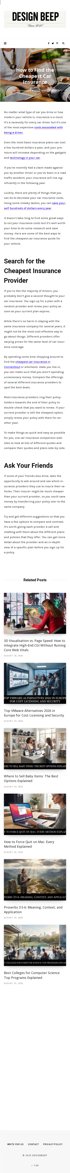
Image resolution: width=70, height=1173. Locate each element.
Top (36, 1165)
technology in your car (25, 157)
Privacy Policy (53, 1144)
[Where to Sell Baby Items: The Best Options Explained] (35, 748)
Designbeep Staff (28, 91)
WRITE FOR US (15, 1144)
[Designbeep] (35, 19)
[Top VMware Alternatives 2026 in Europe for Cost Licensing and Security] (35, 683)
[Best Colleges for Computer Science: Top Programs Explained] (35, 945)
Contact (33, 1144)
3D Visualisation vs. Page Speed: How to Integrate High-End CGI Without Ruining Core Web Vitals (35, 645)
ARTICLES (35, 61)
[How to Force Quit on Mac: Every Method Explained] (35, 814)
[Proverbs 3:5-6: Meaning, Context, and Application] (35, 879)
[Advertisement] (31, 1052)
